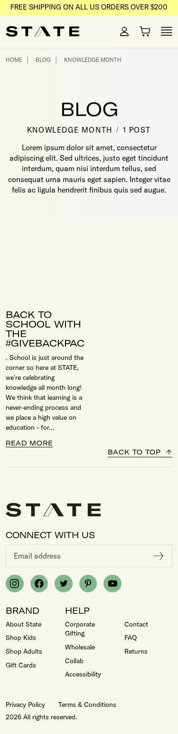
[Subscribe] (158, 556)
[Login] (124, 31)
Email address (37, 556)
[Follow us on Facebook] (39, 584)
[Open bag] (145, 31)
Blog (43, 59)
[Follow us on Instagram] (15, 584)
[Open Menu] (166, 31)
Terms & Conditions (87, 704)
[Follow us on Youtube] (112, 584)
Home (14, 59)
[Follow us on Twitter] (64, 584)
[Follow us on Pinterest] (88, 584)
